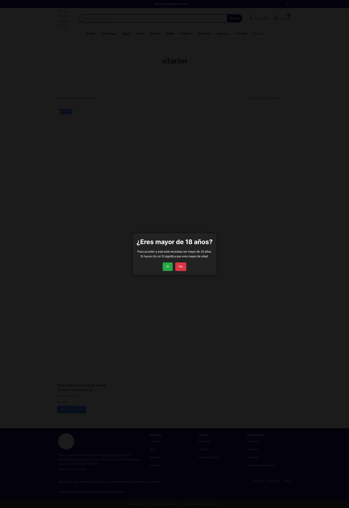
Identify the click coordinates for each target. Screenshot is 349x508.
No (181, 266)
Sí (167, 266)
